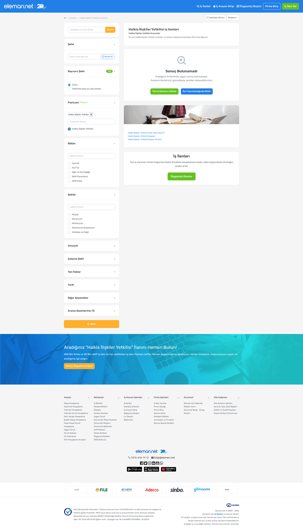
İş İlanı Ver (290, 6)
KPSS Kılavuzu (100, 440)
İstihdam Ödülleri (161, 416)
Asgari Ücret (69, 430)
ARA (93, 323)
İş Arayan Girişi (224, 6)
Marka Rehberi (100, 433)
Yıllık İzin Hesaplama (73, 410)
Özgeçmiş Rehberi (102, 436)
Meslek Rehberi (100, 406)
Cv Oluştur (128, 416)
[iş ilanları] (25, 6)
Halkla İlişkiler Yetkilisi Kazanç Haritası (145, 139)
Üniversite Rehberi (102, 423)
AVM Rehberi (99, 430)
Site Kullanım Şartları (223, 403)
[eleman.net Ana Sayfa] (65, 18)
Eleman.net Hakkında (193, 403)
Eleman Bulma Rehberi (164, 423)
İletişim (187, 413)
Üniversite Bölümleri (103, 426)
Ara (111, 29)
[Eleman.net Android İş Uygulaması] (134, 469)
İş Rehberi (98, 403)
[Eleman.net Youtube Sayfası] (157, 463)
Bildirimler (128, 420)
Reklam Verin (190, 406)
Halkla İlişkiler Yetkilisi (82, 128)
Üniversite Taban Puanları (105, 420)
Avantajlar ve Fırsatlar (164, 420)
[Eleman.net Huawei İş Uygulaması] (168, 469)
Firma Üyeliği (160, 406)
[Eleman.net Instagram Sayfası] (149, 463)
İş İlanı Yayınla (160, 403)
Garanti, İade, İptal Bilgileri (225, 406)
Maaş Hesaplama (71, 403)
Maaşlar (97, 410)
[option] (76, 489)
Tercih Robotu (70, 433)
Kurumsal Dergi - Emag (194, 410)
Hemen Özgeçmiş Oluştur (79, 366)
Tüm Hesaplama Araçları (75, 440)
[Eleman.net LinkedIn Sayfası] (153, 463)
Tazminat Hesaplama (73, 406)
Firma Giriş (271, 6)
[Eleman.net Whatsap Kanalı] (161, 463)
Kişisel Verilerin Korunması (225, 413)
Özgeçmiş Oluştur (250, 6)
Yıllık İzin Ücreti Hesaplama (76, 413)
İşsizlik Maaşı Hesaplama (75, 420)
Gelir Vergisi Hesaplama (74, 416)
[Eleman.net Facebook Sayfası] (141, 463)
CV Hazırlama (70, 436)
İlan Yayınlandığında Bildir (197, 91)
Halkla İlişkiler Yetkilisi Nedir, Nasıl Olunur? (146, 133)
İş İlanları (205, 6)
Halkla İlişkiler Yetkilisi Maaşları (141, 136)
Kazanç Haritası (101, 413)
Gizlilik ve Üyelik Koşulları (225, 410)
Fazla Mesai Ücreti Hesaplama (72, 425)
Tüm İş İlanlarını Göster (164, 91)
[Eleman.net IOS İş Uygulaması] (151, 469)
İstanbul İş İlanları (131, 406)
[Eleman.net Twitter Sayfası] (145, 463)
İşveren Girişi (159, 413)
